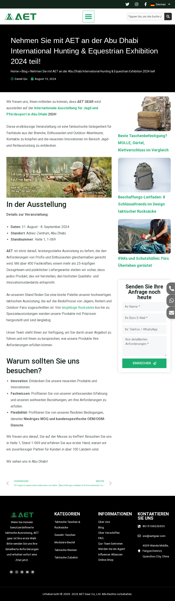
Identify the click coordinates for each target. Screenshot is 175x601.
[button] (88, 16)
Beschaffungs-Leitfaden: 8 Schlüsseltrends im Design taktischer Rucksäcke (141, 204)
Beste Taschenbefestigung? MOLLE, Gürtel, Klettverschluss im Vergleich (143, 142)
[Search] (168, 16)
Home (15, 71)
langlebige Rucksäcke (78, 308)
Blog (25, 71)
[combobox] (145, 16)
